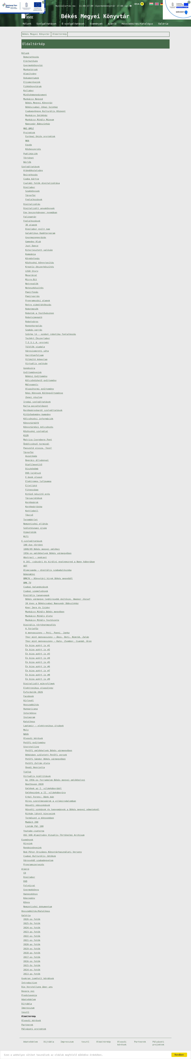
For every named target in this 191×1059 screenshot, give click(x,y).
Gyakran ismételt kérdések (37, 978)
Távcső (29, 515)
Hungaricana (30, 709)
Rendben (179, 1054)
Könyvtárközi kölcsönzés (38, 427)
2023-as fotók (31, 932)
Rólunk (27, 23)
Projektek (29, 132)
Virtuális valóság (36, 363)
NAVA (26, 734)
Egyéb (28, 145)
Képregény (29, 898)
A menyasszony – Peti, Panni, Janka (47, 633)
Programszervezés (33, 864)
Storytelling (31, 747)
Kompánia (30, 254)
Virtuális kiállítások (37, 776)
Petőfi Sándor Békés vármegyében (45, 759)
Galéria (163, 23)
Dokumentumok (31, 78)
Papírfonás (31, 292)
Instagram (29, 717)
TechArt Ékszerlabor (37, 338)
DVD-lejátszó (33, 473)
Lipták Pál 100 (34, 826)
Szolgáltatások (47, 23)
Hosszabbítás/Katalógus (137, 23)
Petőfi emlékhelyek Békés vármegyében (48, 750)
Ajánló (112, 23)
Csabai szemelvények (35, 591)
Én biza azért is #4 (37, 658)
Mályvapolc (31, 384)
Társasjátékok (33, 498)
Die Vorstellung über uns (37, 987)
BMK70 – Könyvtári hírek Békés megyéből (48, 578)
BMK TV (27, 583)
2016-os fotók (31, 961)
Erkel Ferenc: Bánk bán (39, 797)
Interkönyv (29, 713)
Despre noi (27, 991)
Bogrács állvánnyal (37, 460)
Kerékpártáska (33, 506)
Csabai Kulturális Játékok (39, 856)
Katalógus (29, 721)
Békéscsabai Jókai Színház (41, 107)
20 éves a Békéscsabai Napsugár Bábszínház (52, 603)
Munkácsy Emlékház (36, 115)
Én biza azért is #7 (37, 670)
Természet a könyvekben (39, 818)
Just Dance (31, 246)
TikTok (27, 772)
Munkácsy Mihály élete (39, 616)
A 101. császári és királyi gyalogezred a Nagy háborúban (59, 561)
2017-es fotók (31, 957)
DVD (25, 881)
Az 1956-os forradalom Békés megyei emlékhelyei (55, 780)
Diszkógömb (31, 468)
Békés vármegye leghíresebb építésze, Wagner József (57, 599)
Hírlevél (28, 700)
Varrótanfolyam (34, 355)
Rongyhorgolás (33, 326)
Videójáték (29, 532)
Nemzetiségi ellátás (35, 524)
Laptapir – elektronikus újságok (43, 725)
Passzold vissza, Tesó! (37, 448)
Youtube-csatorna (33, 831)
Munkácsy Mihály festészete (42, 620)
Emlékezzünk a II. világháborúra (45, 792)
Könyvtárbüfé (31, 423)
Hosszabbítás (31, 704)
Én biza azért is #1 (37, 645)
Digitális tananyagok (36, 595)
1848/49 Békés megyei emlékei (41, 549)
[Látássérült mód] (142, 4)
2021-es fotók (31, 940)
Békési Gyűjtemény (36, 376)
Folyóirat (29, 885)
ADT (25, 566)
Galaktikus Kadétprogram (40, 233)
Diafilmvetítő (33, 464)
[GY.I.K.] (137, 4)
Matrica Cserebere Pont (37, 439)
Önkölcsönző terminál (36, 444)
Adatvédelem (28, 999)
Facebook (28, 696)
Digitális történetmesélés (39, 625)
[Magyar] (151, 4)
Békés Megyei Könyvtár (36, 34)
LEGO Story (31, 271)
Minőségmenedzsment (35, 94)
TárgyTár (30, 195)
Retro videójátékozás (38, 304)
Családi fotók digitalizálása (41, 183)
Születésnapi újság (35, 528)
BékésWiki (29, 574)
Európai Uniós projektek (40, 136)
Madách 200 (31, 822)
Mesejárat (31, 275)
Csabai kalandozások (35, 587)
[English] (156, 4)
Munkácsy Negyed (33, 99)
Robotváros (31, 321)
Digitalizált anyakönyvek (39, 208)
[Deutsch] (162, 4)
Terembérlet (30, 519)
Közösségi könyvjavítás (39, 262)
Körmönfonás (32, 258)
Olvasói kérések (33, 738)
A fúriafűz (31, 628)
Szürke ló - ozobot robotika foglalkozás (50, 334)
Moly (26, 730)
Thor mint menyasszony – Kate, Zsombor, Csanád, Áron (58, 641)
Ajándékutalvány (33, 170)
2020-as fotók (31, 944)
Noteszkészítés (34, 288)
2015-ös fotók (31, 965)
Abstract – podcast (35, 557)
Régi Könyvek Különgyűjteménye (44, 393)
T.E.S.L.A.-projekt (37, 342)
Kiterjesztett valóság (39, 250)
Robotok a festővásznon (39, 313)
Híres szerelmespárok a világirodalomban (50, 801)
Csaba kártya (31, 179)
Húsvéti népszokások (37, 805)
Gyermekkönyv (31, 889)
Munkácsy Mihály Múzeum (39, 119)
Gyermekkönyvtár (33, 65)
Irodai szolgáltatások (37, 402)
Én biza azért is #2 (37, 649)
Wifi (26, 536)
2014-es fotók (31, 969)
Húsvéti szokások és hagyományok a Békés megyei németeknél (62, 809)
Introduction (29, 982)
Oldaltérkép (59, 34)
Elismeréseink (31, 82)
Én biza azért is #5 (37, 662)
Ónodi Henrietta (35, 767)
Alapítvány (29, 73)
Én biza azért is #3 (37, 654)
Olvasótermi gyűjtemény (39, 389)
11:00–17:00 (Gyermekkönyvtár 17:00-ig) (103, 6)
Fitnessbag (31, 490)
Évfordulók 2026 (33, 692)
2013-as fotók (31, 974)
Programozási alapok (37, 300)
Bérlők (27, 162)
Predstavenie (29, 995)
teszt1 (25, 1012)
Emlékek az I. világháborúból (43, 788)
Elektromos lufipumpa (38, 481)
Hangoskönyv (30, 894)
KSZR (26, 435)
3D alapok (31, 225)
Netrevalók (31, 283)
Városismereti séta (37, 351)
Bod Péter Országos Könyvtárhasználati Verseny (52, 852)
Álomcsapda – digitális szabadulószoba (47, 570)
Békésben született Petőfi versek (46, 755)
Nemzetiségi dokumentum (37, 906)
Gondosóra (29, 368)
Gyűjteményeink (32, 372)
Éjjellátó (31, 485)
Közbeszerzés (33, 149)
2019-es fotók (31, 948)
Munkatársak (30, 69)
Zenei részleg (33, 397)
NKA (27, 140)
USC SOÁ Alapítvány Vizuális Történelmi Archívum (53, 835)
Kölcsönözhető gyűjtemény (41, 380)
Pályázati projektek (33, 1029)
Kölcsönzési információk (38, 418)
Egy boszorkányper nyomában (40, 212)
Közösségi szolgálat (35, 431)
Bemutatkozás (31, 57)
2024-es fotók (31, 927)
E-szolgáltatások (73, 23)
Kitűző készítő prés (37, 494)
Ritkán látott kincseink (40, 813)
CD (24, 873)
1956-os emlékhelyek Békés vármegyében (47, 553)
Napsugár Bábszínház (37, 124)
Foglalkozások (33, 199)
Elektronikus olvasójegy (38, 688)
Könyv (26, 902)
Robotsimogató (33, 317)
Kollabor (28, 90)
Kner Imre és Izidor (37, 607)
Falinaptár (29, 217)
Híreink (27, 843)
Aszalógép (31, 456)
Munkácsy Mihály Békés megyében (44, 611)
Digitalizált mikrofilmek (39, 683)
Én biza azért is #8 (37, 675)
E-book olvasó (33, 477)
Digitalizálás (31, 204)
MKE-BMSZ (28, 128)
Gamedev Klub (33, 241)
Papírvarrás (32, 296)
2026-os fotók (31, 919)
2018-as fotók (31, 953)
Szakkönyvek (32, 191)
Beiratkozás (30, 174)
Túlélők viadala (35, 347)
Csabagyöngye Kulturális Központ (45, 111)
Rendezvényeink (32, 847)
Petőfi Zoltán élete (37, 763)
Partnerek (27, 1025)
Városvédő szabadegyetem (38, 860)
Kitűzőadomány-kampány (37, 414)
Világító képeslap (36, 359)
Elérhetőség (30, 61)
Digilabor (29, 187)
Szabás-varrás (33, 330)
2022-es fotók (31, 936)
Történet (28, 158)
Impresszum (27, 1008)
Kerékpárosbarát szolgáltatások (42, 410)
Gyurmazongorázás (35, 237)
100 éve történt (33, 545)
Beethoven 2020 (34, 784)
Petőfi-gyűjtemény (34, 742)
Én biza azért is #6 (37, 666)
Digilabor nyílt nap (37, 229)
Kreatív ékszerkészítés (39, 267)
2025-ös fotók (31, 923)
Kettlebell (31, 511)
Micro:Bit (31, 279)
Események (96, 23)
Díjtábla (26, 1004)
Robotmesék (31, 309)
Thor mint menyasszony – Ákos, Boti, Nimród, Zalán (57, 637)
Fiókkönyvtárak (32, 86)
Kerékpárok (31, 502)
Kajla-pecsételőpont (35, 406)
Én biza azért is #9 (37, 679)
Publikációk (30, 153)
